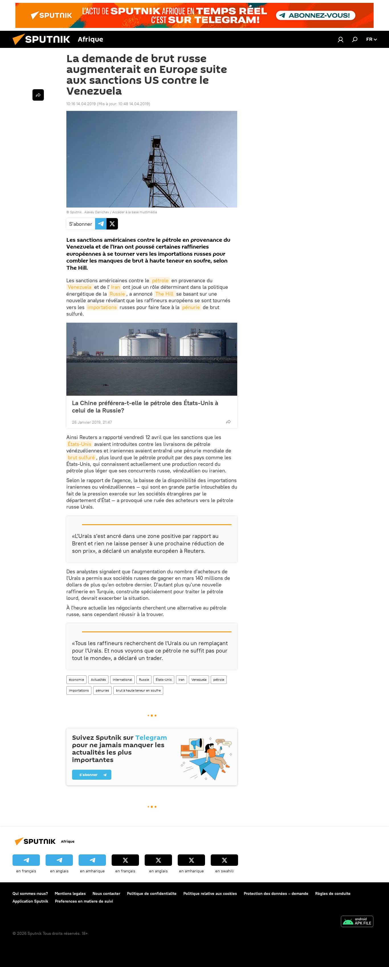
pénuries (102, 690)
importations (102, 307)
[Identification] (340, 39)
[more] (228, 421)
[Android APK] (357, 922)
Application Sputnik (30, 901)
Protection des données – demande (276, 893)
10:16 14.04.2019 (81, 103)
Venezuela (80, 287)
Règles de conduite (333, 893)
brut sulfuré (81, 457)
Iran (115, 287)
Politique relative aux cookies (210, 893)
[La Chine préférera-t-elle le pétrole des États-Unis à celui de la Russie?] (151, 359)
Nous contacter (106, 893)
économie (76, 679)
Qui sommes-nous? (30, 893)
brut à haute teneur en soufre (138, 690)
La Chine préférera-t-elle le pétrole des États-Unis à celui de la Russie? (145, 406)
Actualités (98, 679)
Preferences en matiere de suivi (84, 901)
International (122, 679)
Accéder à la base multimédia (134, 212)
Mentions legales (70, 893)
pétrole (160, 280)
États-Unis (79, 444)
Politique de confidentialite (152, 893)
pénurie (191, 307)
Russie (117, 293)
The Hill (165, 293)
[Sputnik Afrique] (43, 46)
